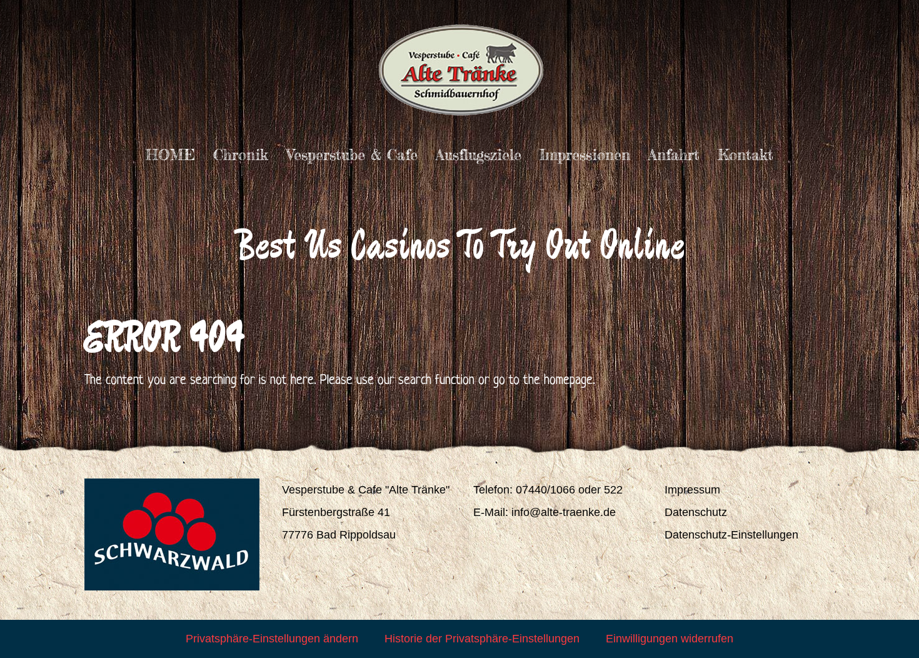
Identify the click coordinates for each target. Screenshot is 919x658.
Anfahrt (674, 155)
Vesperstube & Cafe (352, 155)
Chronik (240, 155)
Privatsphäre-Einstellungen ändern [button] (272, 638)
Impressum (692, 489)
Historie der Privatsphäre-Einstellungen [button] (482, 638)
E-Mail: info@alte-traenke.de (544, 512)
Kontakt (745, 155)
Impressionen (585, 155)
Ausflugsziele (478, 155)
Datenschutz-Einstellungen (731, 535)
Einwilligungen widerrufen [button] (669, 638)
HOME (170, 155)
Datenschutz (696, 512)
